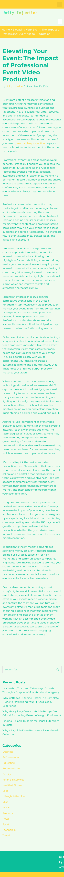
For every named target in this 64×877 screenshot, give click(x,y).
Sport (5, 824)
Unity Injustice (14, 86)
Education (8, 762)
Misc (5, 801)
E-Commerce (10, 757)
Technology (9, 829)
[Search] (58, 669)
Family (6, 774)
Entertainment (11, 768)
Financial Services (13, 779)
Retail (6, 818)
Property (7, 813)
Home (6, 29)
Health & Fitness (12, 785)
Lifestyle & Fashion (13, 796)
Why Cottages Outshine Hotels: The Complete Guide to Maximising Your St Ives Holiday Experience (30, 701)
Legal (5, 790)
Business (7, 751)
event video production (31, 143)
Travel (6, 835)
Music (6, 807)
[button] (59, 4)
